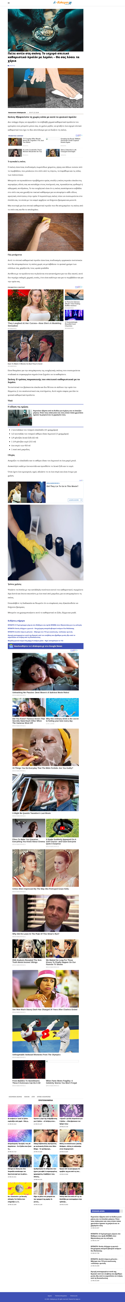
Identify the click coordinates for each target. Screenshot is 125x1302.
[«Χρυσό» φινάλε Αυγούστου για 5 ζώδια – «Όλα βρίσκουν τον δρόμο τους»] (71, 1110)
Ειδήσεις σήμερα (16, 620)
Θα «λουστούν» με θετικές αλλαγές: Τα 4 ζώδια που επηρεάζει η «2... (17, 1199)
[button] (46, 30)
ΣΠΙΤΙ (33, 1097)
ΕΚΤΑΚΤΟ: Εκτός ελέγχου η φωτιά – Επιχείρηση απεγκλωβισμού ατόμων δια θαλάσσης (41, 628)
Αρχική (50, 1296)
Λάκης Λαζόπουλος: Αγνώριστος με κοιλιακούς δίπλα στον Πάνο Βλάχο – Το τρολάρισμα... (45, 1146)
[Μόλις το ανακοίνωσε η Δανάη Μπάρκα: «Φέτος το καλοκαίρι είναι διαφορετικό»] (71, 1136)
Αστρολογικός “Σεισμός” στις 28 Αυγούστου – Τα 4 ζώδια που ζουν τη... (19, 1146)
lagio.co (78, 1299)
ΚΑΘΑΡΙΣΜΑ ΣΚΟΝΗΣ (15, 1097)
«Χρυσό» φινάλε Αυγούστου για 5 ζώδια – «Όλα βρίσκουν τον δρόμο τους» (71, 1121)
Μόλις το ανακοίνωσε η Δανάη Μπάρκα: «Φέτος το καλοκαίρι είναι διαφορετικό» (70, 1146)
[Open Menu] (9, 3)
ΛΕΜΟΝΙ (26, 1097)
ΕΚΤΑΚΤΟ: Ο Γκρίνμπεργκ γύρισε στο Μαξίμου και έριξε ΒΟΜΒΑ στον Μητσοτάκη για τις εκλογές (45, 625)
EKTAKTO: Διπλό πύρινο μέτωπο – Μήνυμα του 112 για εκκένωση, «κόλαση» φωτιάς (40, 632)
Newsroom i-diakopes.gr (17, 112)
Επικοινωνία (73, 1296)
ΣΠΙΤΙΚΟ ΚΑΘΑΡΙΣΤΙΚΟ (44, 1097)
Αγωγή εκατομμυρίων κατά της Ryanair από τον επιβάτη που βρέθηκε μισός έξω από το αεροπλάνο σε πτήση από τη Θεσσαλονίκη (41, 636)
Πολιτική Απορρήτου (61, 1296)
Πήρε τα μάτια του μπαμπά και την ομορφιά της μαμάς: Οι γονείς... (44, 1199)
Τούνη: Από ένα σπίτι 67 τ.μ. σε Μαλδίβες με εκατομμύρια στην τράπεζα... (71, 1199)
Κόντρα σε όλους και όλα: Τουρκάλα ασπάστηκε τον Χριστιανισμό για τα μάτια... (18, 1171)
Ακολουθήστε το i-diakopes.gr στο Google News (38, 646)
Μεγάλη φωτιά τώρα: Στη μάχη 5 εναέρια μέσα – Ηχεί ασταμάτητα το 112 (35, 641)
